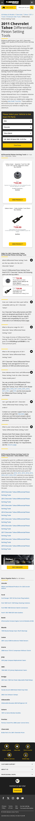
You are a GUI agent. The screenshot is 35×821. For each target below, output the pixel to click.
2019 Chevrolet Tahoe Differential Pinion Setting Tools (15, 547)
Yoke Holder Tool (17, 292)
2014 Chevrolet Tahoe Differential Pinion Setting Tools (15, 513)
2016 (19, 389)
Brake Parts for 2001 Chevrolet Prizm (12, 732)
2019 (8, 389)
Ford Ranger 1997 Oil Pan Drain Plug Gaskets (15, 598)
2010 (14, 391)
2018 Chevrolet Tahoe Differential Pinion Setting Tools (15, 540)
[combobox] (25, 7)
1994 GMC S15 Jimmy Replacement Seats (14, 670)
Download (17, 790)
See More (17, 190)
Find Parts (17, 145)
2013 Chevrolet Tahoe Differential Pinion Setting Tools (15, 507)
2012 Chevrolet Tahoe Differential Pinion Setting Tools (15, 500)
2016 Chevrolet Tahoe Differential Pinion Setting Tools (15, 527)
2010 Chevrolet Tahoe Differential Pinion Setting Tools (15, 493)
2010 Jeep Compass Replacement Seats (13, 660)
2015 (23, 389)
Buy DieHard (17, 567)
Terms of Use (10, 807)
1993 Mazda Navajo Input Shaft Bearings (14, 631)
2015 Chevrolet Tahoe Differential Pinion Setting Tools (15, 520)
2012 (7, 391)
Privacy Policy (4, 807)
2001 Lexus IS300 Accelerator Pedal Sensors (14, 641)
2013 (3, 391)
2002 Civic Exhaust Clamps (9, 695)
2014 (27, 389)
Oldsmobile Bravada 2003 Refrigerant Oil (14, 703)
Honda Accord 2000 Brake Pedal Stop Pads (14, 690)
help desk (21, 414)
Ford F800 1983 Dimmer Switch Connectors (14, 608)
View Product (17, 200)
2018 (11, 389)
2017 (15, 389)
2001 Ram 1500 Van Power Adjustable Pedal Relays (17, 680)
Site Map (16, 807)
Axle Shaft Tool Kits (14, 101)
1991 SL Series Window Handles (11, 713)
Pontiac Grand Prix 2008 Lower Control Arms (15, 723)
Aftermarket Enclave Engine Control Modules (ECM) (17, 621)
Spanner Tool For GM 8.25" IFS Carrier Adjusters (20, 282)
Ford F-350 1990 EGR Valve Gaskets (12, 612)
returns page (12, 445)
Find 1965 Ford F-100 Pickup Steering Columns (15, 603)
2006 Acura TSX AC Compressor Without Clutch (16, 650)
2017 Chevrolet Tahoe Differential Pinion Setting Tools (15, 533)
